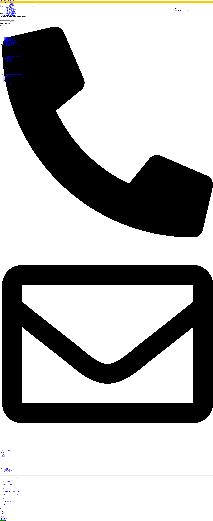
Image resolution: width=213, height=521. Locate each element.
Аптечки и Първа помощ (11, 69)
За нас (3, 455)
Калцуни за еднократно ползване (13, 56)
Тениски (6, 75)
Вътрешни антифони (11, 66)
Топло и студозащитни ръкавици (10, 42)
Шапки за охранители (11, 14)
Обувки (5, 80)
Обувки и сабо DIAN (8, 22)
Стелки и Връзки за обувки (12, 84)
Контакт (3, 456)
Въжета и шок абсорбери (11, 46)
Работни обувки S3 (8, 27)
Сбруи (8, 47)
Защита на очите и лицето (9, 61)
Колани (8, 49)
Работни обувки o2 (8, 24)
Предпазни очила (10, 62)
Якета (5, 77)
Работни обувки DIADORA (9, 17)
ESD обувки (6, 28)
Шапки (5, 79)
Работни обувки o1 (8, 23)
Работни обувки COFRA (9, 16)
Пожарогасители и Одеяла (12, 70)
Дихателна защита (7, 51)
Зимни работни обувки (8, 30)
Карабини (8, 48)
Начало (3, 454)
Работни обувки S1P (8, 26)
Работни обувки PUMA (8, 20)
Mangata (4, 473)
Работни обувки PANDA (9, 18)
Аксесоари (9, 60)
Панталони (11, 3)
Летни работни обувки (8, 31)
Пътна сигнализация (10, 71)
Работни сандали (7, 29)
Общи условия (5, 468)
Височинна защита (8, 45)
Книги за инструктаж (11, 72)
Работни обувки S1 (8, 25)
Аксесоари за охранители (11, 13)
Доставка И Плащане (6, 471)
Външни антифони (10, 65)
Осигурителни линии (11, 50)
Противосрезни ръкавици (9, 43)
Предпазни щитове (10, 63)
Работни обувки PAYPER (9, 19)
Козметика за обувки (8, 34)
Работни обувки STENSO (9, 21)
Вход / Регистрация (8, 504)
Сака (10, 2)
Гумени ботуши (7, 32)
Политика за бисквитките (7, 469)
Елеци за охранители (11, 11)
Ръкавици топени (7, 41)
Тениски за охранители (11, 12)
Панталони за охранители (11, 9)
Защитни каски (9, 59)
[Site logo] (7, 6)
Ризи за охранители (10, 10)
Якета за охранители (10, 8)
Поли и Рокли (11, 4)
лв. (3, 514)
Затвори (1, 509)
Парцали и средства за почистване (13, 73)
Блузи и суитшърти (8, 76)
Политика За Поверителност (7, 470)
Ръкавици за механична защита (10, 38)
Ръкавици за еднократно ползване (10, 40)
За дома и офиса (10, 85)
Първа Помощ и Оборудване (9, 67)
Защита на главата (7, 58)
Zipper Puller (9, 82)
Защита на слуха (7, 64)
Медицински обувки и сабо (9, 33)
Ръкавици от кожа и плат (9, 39)
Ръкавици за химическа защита (10, 37)
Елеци (5, 78)
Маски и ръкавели (10, 57)
